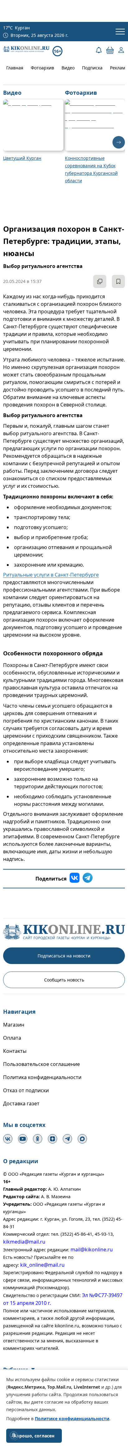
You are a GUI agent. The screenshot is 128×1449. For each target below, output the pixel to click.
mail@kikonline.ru (92, 1249)
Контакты (14, 1051)
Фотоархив (42, 68)
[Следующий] (118, 142)
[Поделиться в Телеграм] (88, 879)
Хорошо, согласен (34, 1436)
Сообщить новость (64, 980)
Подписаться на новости (64, 956)
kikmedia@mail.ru (24, 1241)
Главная (14, 68)
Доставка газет (21, 1103)
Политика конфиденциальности (42, 1077)
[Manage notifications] (14, 1435)
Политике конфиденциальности (72, 1418)
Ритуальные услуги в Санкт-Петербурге (51, 574)
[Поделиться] (99, 281)
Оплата (12, 1037)
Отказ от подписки (26, 1090)
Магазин (13, 1024)
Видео (68, 68)
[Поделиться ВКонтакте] (75, 879)
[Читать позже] (118, 281)
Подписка (92, 68)
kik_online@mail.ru (42, 1264)
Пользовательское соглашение (41, 1064)
